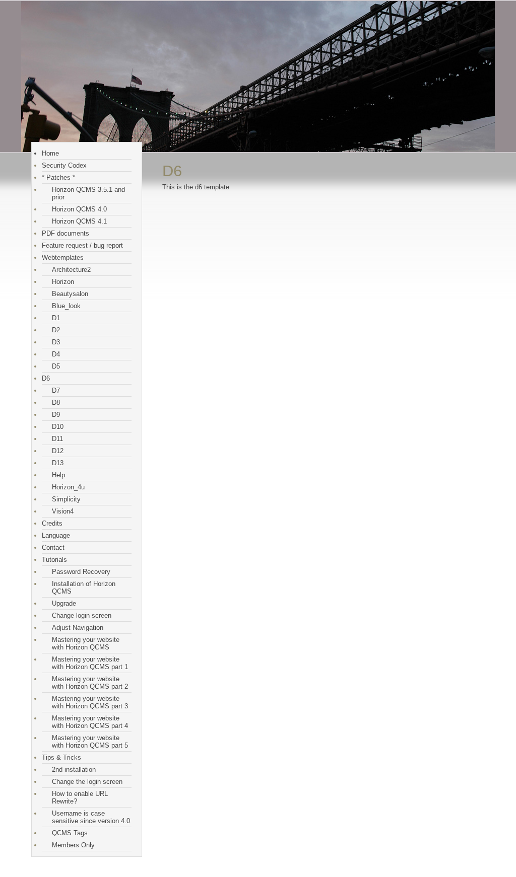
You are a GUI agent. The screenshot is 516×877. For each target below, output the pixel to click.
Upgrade (64, 603)
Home (50, 153)
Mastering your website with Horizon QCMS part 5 (90, 741)
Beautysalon (70, 294)
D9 (56, 414)
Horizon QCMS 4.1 (79, 221)
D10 (57, 426)
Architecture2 (71, 269)
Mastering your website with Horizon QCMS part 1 (90, 663)
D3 (56, 342)
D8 (56, 402)
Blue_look (66, 306)
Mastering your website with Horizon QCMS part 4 (90, 721)
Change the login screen (87, 781)
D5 (56, 366)
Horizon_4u (68, 487)
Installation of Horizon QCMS (83, 587)
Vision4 (63, 511)
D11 (57, 439)
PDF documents (65, 233)
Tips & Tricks (61, 757)
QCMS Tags (70, 833)
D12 (57, 451)
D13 (57, 463)
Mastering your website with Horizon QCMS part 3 (90, 702)
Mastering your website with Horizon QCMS (85, 643)
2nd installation (74, 769)
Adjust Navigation (77, 627)
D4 (56, 354)
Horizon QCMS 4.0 (79, 209)
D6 (46, 378)
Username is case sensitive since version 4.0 (91, 817)
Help (58, 475)
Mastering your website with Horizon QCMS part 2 (90, 682)
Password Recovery (81, 571)
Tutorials (54, 559)
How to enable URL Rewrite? (80, 797)
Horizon (63, 281)
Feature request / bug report (82, 245)
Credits (52, 523)
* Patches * (58, 177)
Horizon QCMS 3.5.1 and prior (88, 193)
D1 (56, 318)
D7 (56, 390)
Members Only (73, 845)
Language (56, 535)
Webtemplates (63, 257)
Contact (53, 547)
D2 (56, 330)
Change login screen (81, 615)
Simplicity (66, 499)
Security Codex (64, 165)
